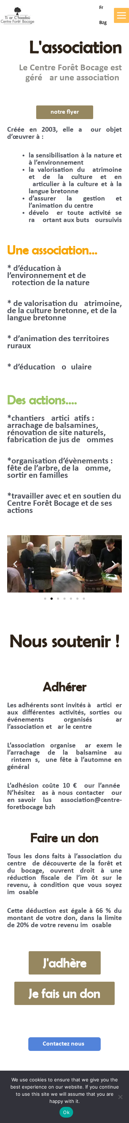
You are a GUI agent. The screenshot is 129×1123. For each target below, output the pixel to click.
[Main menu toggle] (121, 15)
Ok (66, 1112)
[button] (15, 564)
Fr (101, 7)
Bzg (103, 22)
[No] (120, 1096)
